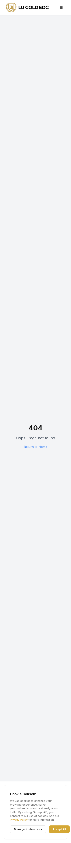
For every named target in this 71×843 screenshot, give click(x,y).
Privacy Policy (19, 819)
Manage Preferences (28, 829)
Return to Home (35, 447)
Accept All (59, 829)
